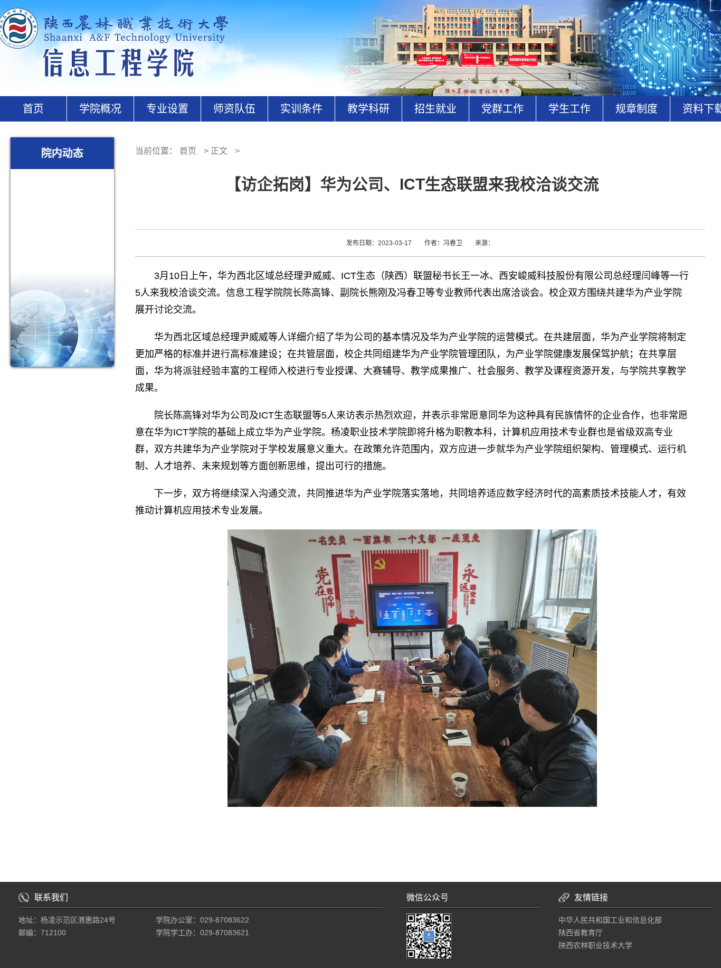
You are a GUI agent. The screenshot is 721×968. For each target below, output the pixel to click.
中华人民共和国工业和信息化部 (610, 920)
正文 (219, 150)
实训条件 (301, 109)
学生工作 (569, 109)
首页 (33, 109)
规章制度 (636, 109)
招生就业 (435, 109)
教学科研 (368, 109)
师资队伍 (234, 109)
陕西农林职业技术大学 (595, 945)
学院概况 (100, 109)
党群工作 (502, 109)
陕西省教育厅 (580, 932)
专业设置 (167, 109)
